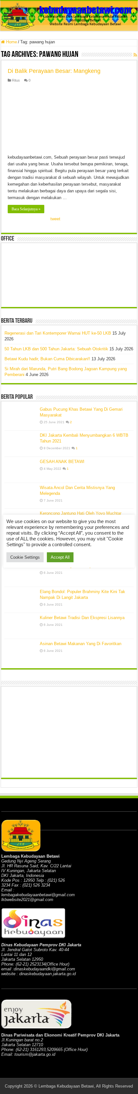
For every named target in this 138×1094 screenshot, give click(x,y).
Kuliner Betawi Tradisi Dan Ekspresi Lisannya (82, 617)
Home (11, 41)
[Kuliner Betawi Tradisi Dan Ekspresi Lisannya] (20, 626)
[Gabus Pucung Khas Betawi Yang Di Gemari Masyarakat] (20, 417)
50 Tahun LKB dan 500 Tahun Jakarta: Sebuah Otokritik (56, 348)
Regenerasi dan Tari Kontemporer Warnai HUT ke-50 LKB (57, 333)
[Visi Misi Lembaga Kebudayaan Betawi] (20, 574)
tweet (55, 218)
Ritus (16, 80)
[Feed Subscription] (135, 54)
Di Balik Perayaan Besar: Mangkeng (54, 71)
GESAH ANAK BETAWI (62, 461)
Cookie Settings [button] (25, 557)
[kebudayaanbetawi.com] (69, 16)
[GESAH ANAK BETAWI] (20, 470)
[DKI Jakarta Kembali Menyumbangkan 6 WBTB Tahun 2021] (20, 443)
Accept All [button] (60, 557)
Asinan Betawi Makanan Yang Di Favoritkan (80, 643)
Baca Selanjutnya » (26, 209)
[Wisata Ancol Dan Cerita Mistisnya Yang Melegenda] (20, 496)
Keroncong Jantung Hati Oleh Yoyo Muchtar (80, 513)
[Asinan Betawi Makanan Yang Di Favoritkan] (20, 652)
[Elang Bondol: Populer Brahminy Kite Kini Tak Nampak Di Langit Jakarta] (20, 600)
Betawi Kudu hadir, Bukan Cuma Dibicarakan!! (47, 358)
